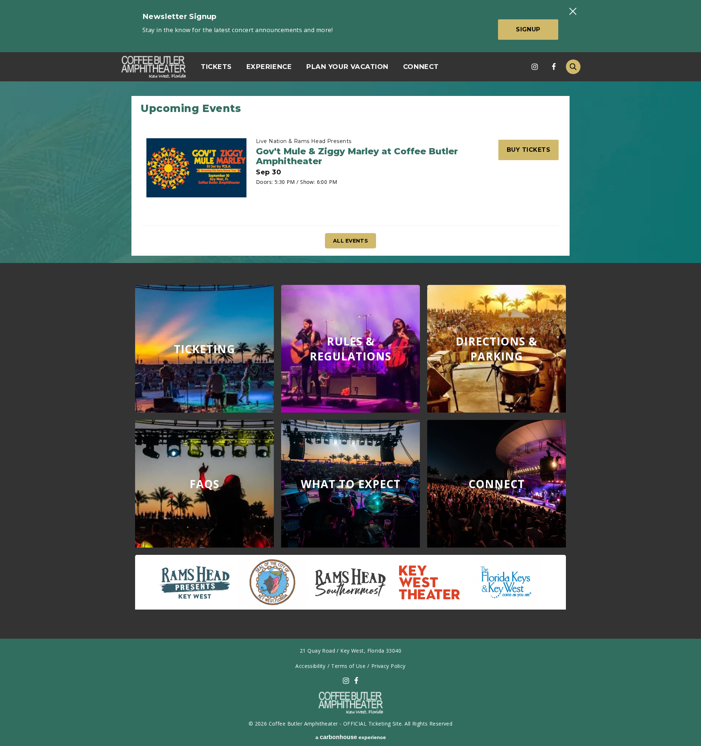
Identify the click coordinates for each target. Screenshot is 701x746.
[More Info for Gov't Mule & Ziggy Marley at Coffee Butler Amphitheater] (196, 167)
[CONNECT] (496, 484)
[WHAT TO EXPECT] (350, 484)
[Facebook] (553, 66)
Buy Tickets (528, 149)
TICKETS (216, 67)
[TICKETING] (204, 349)
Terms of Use (348, 665)
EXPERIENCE (269, 67)
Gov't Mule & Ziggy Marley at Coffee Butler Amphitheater (357, 156)
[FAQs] (204, 484)
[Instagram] (534, 66)
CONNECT (421, 67)
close (572, 11)
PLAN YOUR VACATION (347, 67)
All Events (350, 240)
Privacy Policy (388, 665)
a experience (350, 737)
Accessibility (310, 665)
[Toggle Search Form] (573, 66)
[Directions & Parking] (496, 349)
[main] (350, 360)
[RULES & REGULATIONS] (350, 349)
